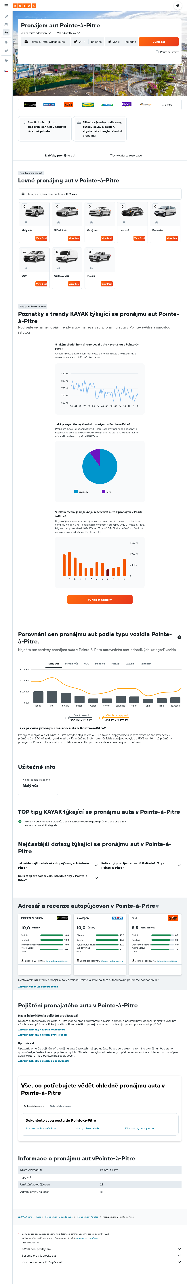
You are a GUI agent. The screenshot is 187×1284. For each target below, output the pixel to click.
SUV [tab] (86, 663)
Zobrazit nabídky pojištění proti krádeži (42, 1034)
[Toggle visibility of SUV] (106, 492)
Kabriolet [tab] (145, 663)
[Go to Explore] (6, 42)
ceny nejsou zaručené (87, 1238)
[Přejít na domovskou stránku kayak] (24, 5)
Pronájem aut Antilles (87, 1216)
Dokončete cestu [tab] (34, 1106)
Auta (38, 1216)
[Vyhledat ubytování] (6, 24)
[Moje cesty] (6, 60)
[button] (6, 6)
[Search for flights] (6, 16)
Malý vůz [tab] (53, 663)
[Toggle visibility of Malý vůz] (81, 492)
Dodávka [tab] (100, 663)
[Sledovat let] (6, 50)
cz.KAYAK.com (25, 1216)
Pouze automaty (169, 52)
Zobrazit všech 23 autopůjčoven (38, 986)
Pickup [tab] (115, 663)
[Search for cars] (6, 32)
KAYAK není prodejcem (36, 1249)
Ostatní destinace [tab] (60, 1106)
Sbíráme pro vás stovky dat (39, 1255)
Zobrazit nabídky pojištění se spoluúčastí (43, 1060)
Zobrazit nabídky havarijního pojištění (41, 1029)
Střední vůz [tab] (71, 663)
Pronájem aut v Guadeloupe (59, 1216)
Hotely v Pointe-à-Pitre (89, 1128)
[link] (100, 599)
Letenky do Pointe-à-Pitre (41, 1128)
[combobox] (36, 33)
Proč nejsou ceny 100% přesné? (42, 1262)
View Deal (41, 238)
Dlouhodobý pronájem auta (140, 1128)
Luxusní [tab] (130, 663)
